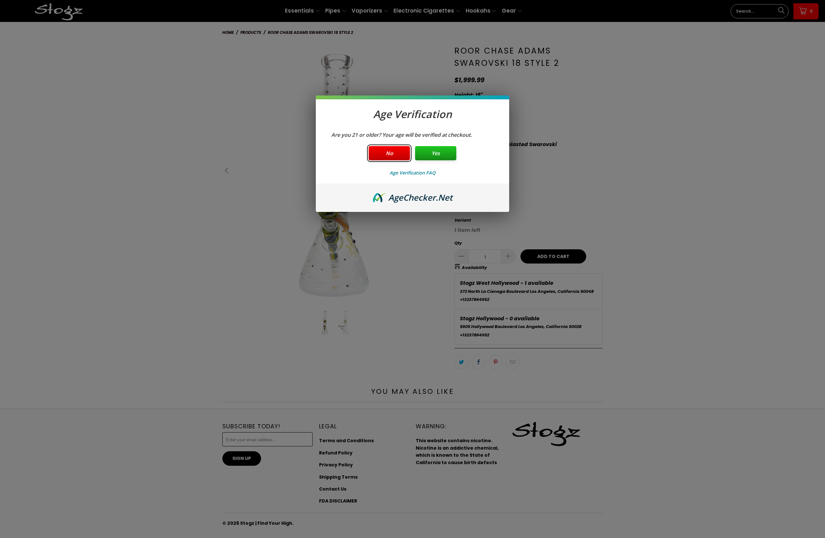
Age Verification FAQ (412, 173)
